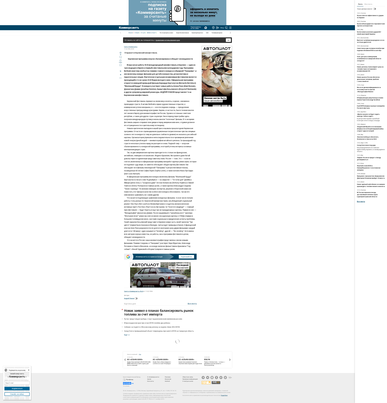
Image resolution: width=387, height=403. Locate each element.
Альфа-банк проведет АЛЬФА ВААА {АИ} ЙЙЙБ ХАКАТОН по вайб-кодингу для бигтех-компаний (139, 363)
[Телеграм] (203, 377)
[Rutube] (220, 377)
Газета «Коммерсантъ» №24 (133, 291)
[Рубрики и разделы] (230, 27)
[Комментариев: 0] (120, 57)
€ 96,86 (137, 33)
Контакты (150, 381)
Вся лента (192, 303)
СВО (207, 33)
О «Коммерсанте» (153, 377)
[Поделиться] (120, 71)
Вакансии (168, 379)
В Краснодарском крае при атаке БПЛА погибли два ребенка (147, 323)
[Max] (225, 377)
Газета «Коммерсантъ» (130, 47)
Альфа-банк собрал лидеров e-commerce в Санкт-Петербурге (162, 362)
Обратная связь (188, 377)
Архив (149, 379)
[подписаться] (137, 298)
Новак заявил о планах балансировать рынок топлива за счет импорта (159, 312)
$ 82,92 (131, 33)
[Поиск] (226, 27)
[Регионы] (213, 27)
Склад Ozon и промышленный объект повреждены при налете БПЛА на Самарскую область (159, 331)
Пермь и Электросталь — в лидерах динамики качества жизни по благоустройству (214, 363)
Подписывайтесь (186, 257)
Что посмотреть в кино (166, 33)
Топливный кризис (217, 33)
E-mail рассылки (188, 381)
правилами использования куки (168, 40)
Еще (125, 335)
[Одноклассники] (216, 377)
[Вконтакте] (207, 377)
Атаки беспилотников (182, 33)
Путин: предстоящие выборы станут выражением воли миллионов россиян (153, 319)
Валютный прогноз (197, 33)
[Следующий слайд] (230, 360)
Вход (222, 28)
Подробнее (224, 395)
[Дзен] (212, 377)
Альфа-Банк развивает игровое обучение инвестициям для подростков (190, 362)
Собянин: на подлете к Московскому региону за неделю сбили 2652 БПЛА (152, 327)
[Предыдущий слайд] (125, 360)
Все (140, 354)
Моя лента (368, 4)
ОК (228, 40)
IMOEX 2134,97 (151, 33)
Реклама (168, 377)
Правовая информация (190, 379)
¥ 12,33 (143, 33)
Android (167, 381)
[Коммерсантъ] (129, 27)
